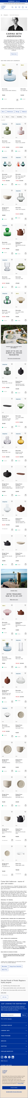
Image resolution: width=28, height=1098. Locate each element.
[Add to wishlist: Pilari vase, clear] (25, 640)
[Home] (1, 15)
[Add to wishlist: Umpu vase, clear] (12, 501)
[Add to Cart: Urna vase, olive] (25, 286)
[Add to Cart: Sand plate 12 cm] (12, 874)
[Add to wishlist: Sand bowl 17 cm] (12, 190)
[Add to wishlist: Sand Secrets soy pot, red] (25, 605)
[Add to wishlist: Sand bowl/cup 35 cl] (12, 777)
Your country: (4, 1019)
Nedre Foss (4, 969)
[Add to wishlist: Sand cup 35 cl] (25, 742)
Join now (4, 997)
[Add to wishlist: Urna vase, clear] (25, 673)
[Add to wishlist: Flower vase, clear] (12, 433)
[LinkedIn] (13, 1057)
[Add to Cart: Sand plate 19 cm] (25, 736)
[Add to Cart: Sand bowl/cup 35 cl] (12, 805)
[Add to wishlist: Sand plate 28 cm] (12, 742)
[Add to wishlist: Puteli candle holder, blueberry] (17, 65)
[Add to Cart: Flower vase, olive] (12, 150)
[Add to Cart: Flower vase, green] (12, 253)
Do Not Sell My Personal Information (14, 1091)
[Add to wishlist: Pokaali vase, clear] (12, 260)
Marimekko (22, 947)
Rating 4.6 (18, 1)
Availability (19, 117)
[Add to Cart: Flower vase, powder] (25, 150)
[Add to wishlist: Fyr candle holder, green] (25, 399)
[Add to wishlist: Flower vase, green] (12, 225)
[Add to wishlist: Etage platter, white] (25, 846)
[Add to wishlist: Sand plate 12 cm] (12, 846)
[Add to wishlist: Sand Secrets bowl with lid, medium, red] (25, 501)
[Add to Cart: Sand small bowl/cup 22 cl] (12, 840)
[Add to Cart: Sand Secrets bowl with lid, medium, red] (25, 529)
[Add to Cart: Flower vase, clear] (12, 460)
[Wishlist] (19, 7)
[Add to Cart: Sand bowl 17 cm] (12, 218)
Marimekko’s (4, 926)
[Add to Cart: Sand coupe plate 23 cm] (25, 564)
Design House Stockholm (19, 948)
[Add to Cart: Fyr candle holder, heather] (12, 633)
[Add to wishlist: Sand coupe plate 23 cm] (25, 536)
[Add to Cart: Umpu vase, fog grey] (25, 218)
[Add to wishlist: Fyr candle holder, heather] (12, 605)
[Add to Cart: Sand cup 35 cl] (25, 770)
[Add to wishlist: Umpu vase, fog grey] (25, 190)
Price (25, 117)
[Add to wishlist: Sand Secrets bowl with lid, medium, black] (12, 467)
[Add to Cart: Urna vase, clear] (25, 701)
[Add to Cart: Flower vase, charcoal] (12, 392)
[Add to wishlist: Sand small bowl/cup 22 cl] (12, 812)
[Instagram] (2, 1057)
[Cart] (22, 7)
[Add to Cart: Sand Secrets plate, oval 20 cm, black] (12, 427)
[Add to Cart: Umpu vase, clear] (12, 529)
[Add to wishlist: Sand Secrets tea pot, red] (25, 225)
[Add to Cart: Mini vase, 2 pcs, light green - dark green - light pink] (12, 184)
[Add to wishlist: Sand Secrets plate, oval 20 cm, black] (12, 399)
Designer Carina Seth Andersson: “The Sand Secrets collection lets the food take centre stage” (14, 955)
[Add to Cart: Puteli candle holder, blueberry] (17, 99)
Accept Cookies (14, 1087)
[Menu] (26, 7)
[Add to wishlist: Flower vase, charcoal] (12, 364)
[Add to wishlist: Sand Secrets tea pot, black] (25, 812)
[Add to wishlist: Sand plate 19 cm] (25, 708)
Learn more (3, 992)
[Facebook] (5, 1057)
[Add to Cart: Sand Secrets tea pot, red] (25, 253)
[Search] (12, 7)
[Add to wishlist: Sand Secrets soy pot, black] (12, 536)
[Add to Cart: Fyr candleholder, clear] (12, 736)
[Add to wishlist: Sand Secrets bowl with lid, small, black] (25, 364)
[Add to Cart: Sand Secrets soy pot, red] (25, 633)
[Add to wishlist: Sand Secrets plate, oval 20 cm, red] (25, 467)
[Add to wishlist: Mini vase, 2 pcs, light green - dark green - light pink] (12, 157)
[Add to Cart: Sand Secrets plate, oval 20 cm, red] (25, 495)
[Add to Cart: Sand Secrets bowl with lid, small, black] (25, 392)
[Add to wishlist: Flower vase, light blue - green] (12, 293)
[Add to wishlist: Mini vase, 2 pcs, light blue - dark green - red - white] (25, 157)
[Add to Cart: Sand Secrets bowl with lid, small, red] (12, 701)
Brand (7, 117)
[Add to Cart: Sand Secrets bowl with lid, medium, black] (12, 495)
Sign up (24, 1015)
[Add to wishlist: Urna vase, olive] (25, 260)
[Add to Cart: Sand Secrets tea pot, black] (25, 840)
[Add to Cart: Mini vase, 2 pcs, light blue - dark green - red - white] (25, 184)
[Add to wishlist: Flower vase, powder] (25, 124)
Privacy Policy (21, 1083)
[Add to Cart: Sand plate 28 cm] (12, 770)
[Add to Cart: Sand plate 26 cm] (25, 805)
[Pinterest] (9, 1057)
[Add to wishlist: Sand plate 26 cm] (25, 777)
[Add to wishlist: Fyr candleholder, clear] (12, 708)
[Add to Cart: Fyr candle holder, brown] (25, 320)
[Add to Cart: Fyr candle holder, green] (25, 427)
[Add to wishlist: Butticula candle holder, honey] (25, 433)
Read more (14, 54)
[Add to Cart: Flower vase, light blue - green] (12, 320)
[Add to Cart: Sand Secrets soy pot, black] (12, 564)
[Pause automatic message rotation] (26, 1)
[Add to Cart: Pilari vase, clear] (25, 666)
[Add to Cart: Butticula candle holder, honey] (25, 460)
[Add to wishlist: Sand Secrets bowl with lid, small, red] (12, 673)
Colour (12, 117)
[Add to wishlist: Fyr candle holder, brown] (25, 293)
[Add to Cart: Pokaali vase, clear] (12, 286)
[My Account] (15, 7)
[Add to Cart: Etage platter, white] (25, 874)
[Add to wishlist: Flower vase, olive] (12, 124)
